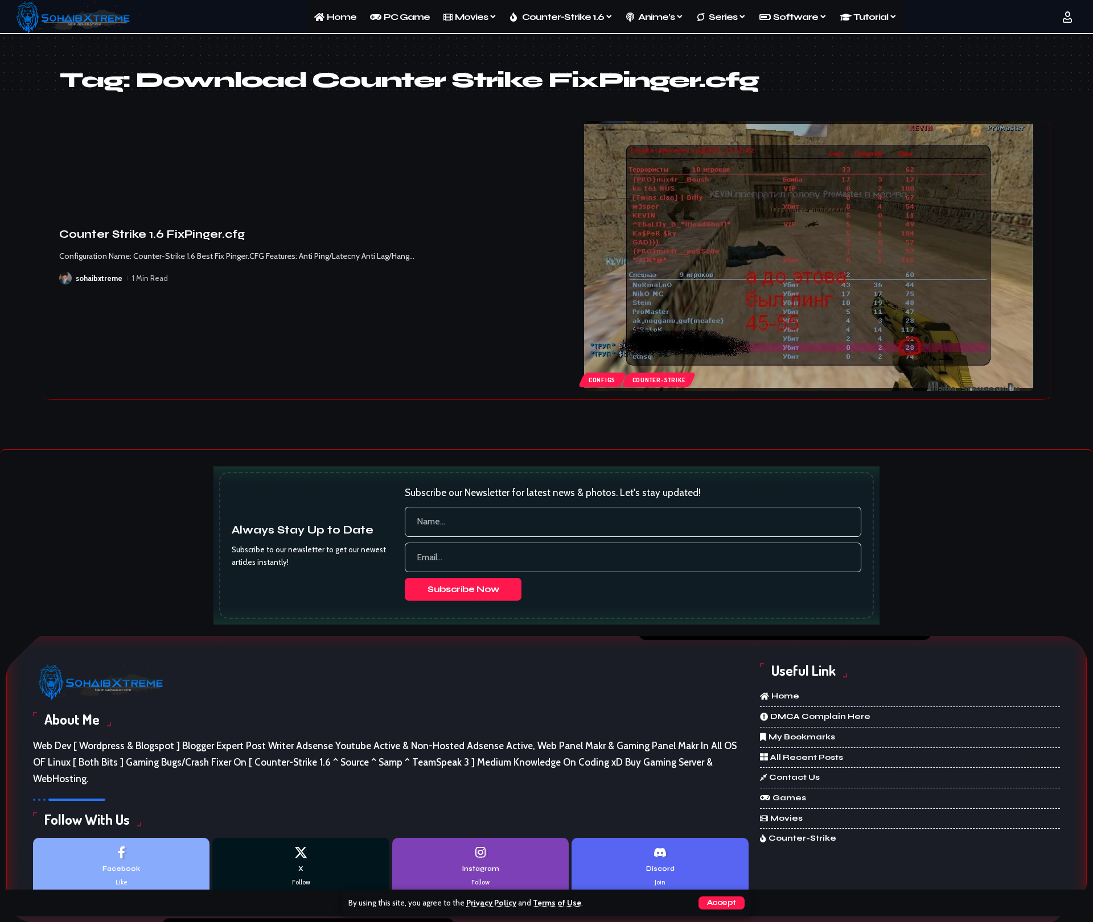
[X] (300, 866)
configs (602, 380)
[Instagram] (480, 866)
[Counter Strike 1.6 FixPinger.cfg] (808, 256)
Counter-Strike (659, 380)
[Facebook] (121, 866)
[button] (721, 902)
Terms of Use (557, 902)
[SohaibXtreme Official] (76, 17)
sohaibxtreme (99, 278)
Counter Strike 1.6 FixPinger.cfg (152, 234)
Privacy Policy (491, 902)
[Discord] (660, 866)
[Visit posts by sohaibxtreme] (65, 278)
